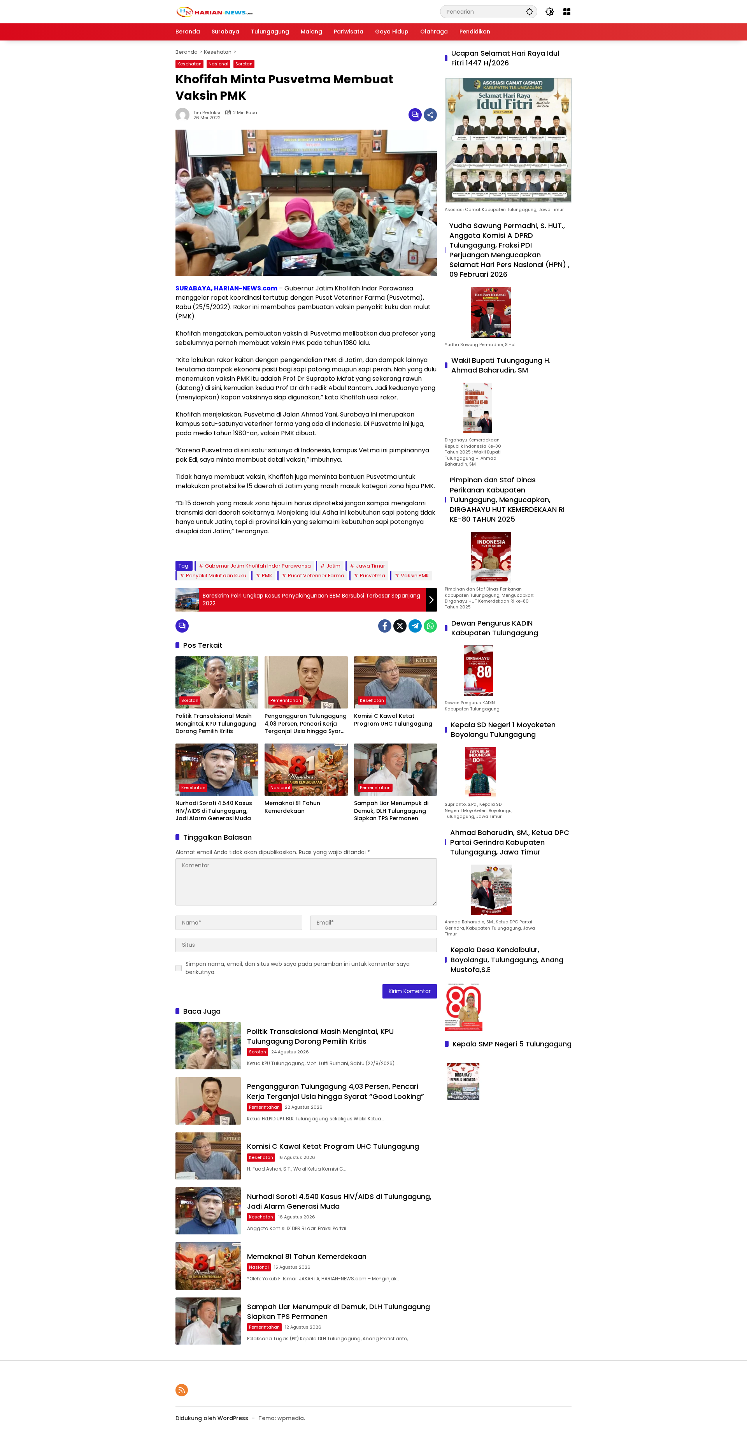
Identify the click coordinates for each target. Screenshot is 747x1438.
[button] (529, 11)
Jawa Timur (370, 566)
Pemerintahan (285, 700)
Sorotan (244, 64)
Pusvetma (372, 575)
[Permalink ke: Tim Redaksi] (184, 115)
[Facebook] (384, 626)
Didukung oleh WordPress (211, 1418)
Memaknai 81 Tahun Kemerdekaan (292, 807)
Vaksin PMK (415, 575)
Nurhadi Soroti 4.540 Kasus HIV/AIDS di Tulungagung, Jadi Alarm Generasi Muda (213, 811)
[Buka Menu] (567, 11)
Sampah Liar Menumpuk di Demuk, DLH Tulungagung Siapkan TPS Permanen (391, 811)
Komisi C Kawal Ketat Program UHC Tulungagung (393, 720)
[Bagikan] (430, 114)
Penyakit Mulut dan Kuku (216, 575)
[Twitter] (400, 626)
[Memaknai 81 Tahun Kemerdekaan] (306, 770)
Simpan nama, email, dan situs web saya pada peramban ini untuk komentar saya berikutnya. (298, 968)
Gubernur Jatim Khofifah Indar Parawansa (258, 566)
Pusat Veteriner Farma (316, 575)
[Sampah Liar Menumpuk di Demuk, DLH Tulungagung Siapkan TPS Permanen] (395, 770)
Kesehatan (189, 64)
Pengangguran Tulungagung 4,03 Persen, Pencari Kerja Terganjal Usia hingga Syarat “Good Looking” (306, 723)
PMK (267, 575)
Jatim (333, 566)
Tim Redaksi (206, 113)
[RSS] (181, 1390)
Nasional (218, 64)
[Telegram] (415, 626)
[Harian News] (214, 11)
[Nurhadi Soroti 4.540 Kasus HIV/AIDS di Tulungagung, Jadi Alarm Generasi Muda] (216, 770)
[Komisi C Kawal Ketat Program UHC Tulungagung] (395, 682)
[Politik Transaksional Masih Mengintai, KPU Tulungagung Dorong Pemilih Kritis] (216, 682)
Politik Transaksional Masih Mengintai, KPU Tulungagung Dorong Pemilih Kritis (215, 723)
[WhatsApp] (430, 626)
